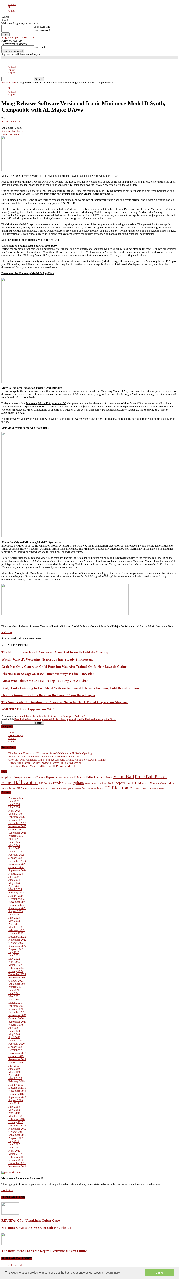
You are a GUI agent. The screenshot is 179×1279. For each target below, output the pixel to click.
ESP (41, 783)
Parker (4, 788)
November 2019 (17, 1053)
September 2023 (17, 908)
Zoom (161, 789)
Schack (53, 789)
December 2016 (17, 1163)
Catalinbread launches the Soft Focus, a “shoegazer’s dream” (51, 716)
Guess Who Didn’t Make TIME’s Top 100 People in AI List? (44, 681)
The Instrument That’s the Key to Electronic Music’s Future (44, 1251)
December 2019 (17, 1049)
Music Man (166, 783)
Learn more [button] (113, 1272)
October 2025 (16, 829)
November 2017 (17, 1128)
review (46, 788)
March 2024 (15, 889)
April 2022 (14, 961)
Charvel (58, 777)
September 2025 (17, 832)
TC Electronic (118, 787)
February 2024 (16, 892)
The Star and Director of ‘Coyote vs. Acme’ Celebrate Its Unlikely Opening (54, 652)
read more (6, 632)
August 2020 (15, 1024)
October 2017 (16, 1131)
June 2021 (14, 993)
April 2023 (14, 923)
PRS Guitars (29, 788)
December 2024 (17, 860)
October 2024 (16, 867)
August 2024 (15, 873)
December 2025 (17, 823)
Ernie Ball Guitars (19, 782)
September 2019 (17, 1059)
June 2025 (14, 842)
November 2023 (17, 901)
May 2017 (14, 1147)
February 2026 (16, 816)
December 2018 (17, 1087)
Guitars (12, 4)
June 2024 (14, 879)
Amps (18, 777)
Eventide (48, 783)
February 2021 (16, 1005)
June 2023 (14, 917)
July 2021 (13, 990)
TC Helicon (137, 788)
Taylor (100, 788)
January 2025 (15, 857)
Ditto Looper (95, 777)
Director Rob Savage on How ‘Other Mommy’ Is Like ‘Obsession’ (48, 674)
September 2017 (17, 1134)
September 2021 (17, 983)
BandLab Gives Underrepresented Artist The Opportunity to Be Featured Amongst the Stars (65, 719)
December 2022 (17, 936)
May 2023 (14, 920)
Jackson (103, 782)
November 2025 (17, 826)
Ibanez (94, 783)
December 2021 (17, 974)
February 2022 (16, 968)
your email (39, 47)
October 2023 (16, 905)
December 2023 (17, 898)
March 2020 (15, 1040)
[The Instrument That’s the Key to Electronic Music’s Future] (10, 1244)
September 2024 (17, 870)
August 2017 (15, 1138)
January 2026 (15, 820)
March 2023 (15, 927)
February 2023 (16, 930)
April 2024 (14, 886)
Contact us (7, 1190)
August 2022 (15, 949)
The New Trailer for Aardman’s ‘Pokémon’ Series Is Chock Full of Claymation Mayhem (64, 702)
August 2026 (15, 798)
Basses (12, 7)
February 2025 (16, 854)
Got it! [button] (159, 1272)
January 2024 (15, 895)
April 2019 (14, 1075)
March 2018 (15, 1116)
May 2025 (14, 845)
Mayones (154, 783)
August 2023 (15, 911)
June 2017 (14, 1144)
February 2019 (16, 1081)
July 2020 (13, 1027)
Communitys (15, 735)
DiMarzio (79, 777)
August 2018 (15, 1100)
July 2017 (13, 1141)
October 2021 (16, 980)
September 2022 (17, 946)
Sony (59, 788)
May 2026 (14, 807)
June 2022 (14, 955)
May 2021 (14, 996)
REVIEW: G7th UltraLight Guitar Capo (30, 1220)
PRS (19, 788)
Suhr (84, 788)
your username (42, 26)
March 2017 (15, 1153)
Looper (118, 783)
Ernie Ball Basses (151, 776)
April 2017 (14, 1150)
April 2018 (14, 1112)
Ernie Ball (123, 776)
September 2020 (17, 1021)
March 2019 (15, 1078)
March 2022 (15, 964)
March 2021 (15, 1002)
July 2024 (13, 876)
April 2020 (14, 1037)
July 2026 (13, 801)
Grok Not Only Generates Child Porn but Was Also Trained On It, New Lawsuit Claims (64, 666)
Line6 (110, 783)
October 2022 (16, 942)
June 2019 (14, 1068)
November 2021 (17, 977)
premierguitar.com (11, 121)
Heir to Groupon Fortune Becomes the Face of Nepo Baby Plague (48, 695)
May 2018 (14, 1109)
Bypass (50, 777)
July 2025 (13, 838)
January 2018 (15, 1122)
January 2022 (15, 971)
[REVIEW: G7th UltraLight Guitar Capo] (10, 1213)
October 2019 (16, 1056)
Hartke (87, 783)
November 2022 (17, 939)
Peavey (13, 788)
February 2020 (16, 1043)
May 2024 (14, 883)
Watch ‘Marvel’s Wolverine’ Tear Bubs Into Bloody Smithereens (47, 659)
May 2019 (14, 1071)
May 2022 (14, 958)
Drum (109, 777)
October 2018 (16, 1094)
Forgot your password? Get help (19, 37)
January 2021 (15, 1008)
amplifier (7, 777)
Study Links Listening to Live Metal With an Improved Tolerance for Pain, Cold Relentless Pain (70, 688)
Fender (58, 783)
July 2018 (13, 1103)
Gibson (68, 783)
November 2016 (17, 1166)
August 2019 (15, 1062)
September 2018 (17, 1097)
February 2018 (16, 1119)
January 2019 (15, 1084)
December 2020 (17, 1012)
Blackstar (40, 777)
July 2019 (13, 1065)
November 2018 (17, 1090)
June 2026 (14, 804)
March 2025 (15, 851)
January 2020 (15, 1046)
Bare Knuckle (29, 777)
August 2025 (15, 835)
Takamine (92, 789)
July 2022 (13, 952)
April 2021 (14, 999)
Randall (39, 789)
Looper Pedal (131, 783)
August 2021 (15, 986)
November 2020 (17, 1015)
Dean (65, 777)
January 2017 (15, 1160)
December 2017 (17, 1125)
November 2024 (17, 864)
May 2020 (14, 1034)
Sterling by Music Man (71, 789)
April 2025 (14, 848)
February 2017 (16, 1156)
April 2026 (14, 810)
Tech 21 (146, 789)
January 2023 (15, 933)
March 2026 (15, 813)
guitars (78, 782)
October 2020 (16, 1018)
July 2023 (13, 914)
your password (42, 30)
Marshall (143, 783)
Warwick (154, 788)
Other (11, 10)
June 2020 (14, 1031)
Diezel (71, 777)
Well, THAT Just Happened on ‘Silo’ (27, 709)
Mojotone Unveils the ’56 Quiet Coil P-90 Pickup (36, 1227)
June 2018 (14, 1106)
